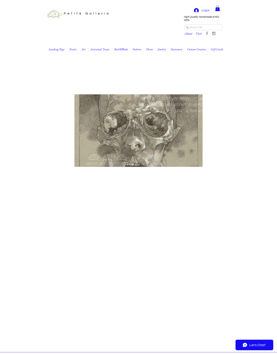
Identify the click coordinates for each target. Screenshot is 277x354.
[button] (217, 8)
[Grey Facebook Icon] (207, 33)
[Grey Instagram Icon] (213, 33)
